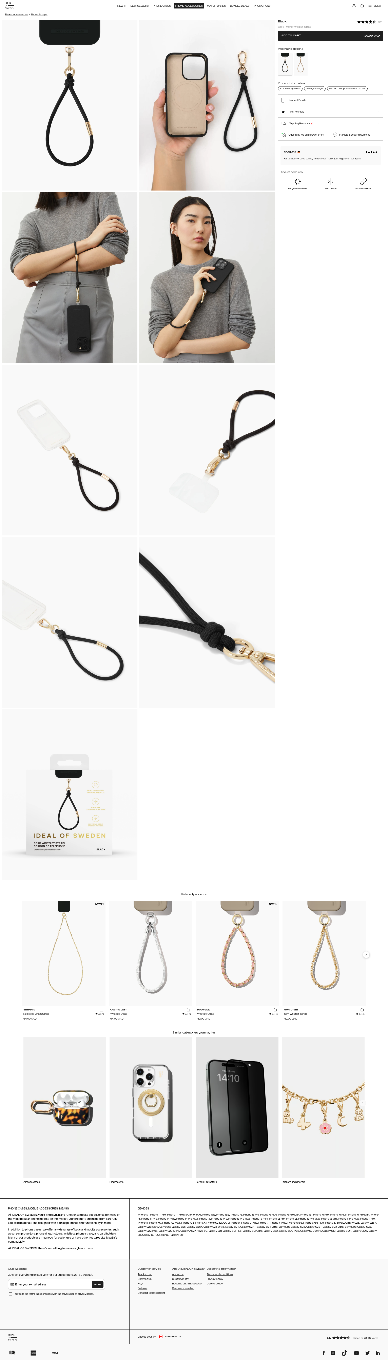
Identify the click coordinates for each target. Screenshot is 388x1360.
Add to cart (330, 35)
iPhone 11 (143, 1222)
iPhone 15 (306, 1214)
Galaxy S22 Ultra (169, 1230)
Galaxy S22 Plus (147, 1230)
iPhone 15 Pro (320, 1214)
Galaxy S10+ (344, 1230)
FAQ (140, 1283)
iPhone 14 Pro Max (187, 1218)
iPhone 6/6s (295, 1222)
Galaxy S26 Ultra (148, 1226)
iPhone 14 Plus (166, 1218)
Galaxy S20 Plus (289, 1230)
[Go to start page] (9, 5)
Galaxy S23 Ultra (333, 1226)
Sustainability (180, 1279)
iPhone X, (200, 1222)
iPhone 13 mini (259, 1218)
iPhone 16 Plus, (268, 1214)
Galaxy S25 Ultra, (214, 1226)
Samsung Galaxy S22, (358, 1226)
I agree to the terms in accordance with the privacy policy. (54, 1294)
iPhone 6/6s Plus (313, 1222)
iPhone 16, (236, 1214)
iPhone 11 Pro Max (348, 1218)
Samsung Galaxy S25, (172, 1226)
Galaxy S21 (215, 1230)
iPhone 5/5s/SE (334, 1222)
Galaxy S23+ (314, 1226)
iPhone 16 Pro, (250, 1214)
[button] (353, 1337)
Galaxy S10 (328, 1230)
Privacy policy (215, 1279)
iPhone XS (155, 1222)
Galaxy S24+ (248, 1226)
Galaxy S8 (163, 1235)
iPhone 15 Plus (338, 1214)
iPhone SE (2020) (217, 1222)
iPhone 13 (204, 1218)
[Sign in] (354, 6)
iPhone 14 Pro (149, 1218)
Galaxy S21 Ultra (252, 1230)
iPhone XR (187, 1222)
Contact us (145, 1279)
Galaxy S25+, (194, 1226)
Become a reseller (183, 1288)
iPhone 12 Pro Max (309, 1218)
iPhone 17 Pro (158, 1214)
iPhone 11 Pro (367, 1218)
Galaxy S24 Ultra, (267, 1226)
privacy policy (85, 1294)
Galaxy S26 (352, 1222)
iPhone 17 (143, 1214)
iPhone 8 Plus (249, 1222)
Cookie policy (215, 1283)
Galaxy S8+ (178, 1235)
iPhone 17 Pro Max (177, 1214)
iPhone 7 (263, 1222)
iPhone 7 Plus (278, 1222)
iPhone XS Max (171, 1222)
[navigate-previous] (366, 954)
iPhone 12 (291, 1218)
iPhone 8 (234, 1222)
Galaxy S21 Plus (232, 1230)
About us (177, 1274)
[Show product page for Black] (285, 64)
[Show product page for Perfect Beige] (301, 64)
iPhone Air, (196, 1214)
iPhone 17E (208, 1214)
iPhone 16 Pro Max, (289, 1214)
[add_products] (101, 1010)
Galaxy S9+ (149, 1235)
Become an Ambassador (187, 1283)
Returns (142, 1288)
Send (97, 1284)
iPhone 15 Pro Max (358, 1214)
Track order (145, 1274)
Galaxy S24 (232, 1226)
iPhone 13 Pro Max (239, 1218)
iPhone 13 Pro (219, 1218)
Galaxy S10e (360, 1230)
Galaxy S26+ (368, 1222)
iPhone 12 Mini (329, 1218)
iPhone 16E (222, 1214)
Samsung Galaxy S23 (292, 1226)
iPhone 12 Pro (277, 1218)
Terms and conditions (220, 1274)
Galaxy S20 (271, 1230)
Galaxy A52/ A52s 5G (194, 1230)
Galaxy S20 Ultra (310, 1230)
